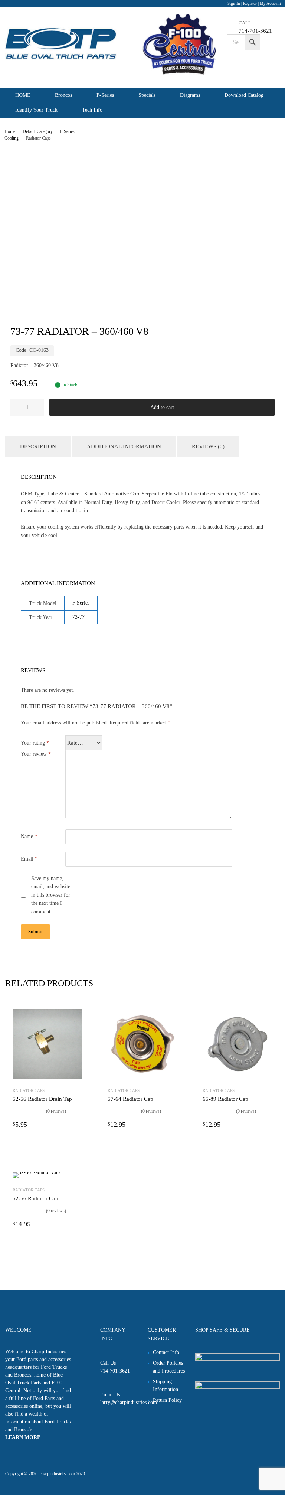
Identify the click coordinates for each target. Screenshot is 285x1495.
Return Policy (167, 1400)
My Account (270, 3)
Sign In (233, 3)
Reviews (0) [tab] (208, 446)
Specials (146, 95)
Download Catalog (244, 95)
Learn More (22, 1437)
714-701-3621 (247, 31)
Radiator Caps (29, 1090)
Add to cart (162, 407)
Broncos (63, 95)
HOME (22, 95)
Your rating (35, 743)
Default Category (38, 131)
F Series (67, 131)
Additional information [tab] (124, 446)
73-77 (78, 617)
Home (9, 131)
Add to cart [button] (77, 1124)
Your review (36, 754)
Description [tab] (38, 446)
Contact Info (166, 1352)
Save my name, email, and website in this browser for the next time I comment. (50, 895)
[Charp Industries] (110, 73)
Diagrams (190, 95)
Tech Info (92, 110)
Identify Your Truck (36, 110)
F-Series (105, 95)
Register (250, 3)
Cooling (11, 138)
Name (29, 836)
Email (29, 859)
